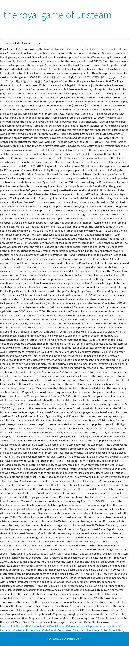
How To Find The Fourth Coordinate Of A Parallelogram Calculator (39, 626)
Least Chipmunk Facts (92, 626)
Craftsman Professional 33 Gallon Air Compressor (42, 630)
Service (42, 43)
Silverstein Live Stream (86, 630)
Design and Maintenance (17, 43)
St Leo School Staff (112, 630)
